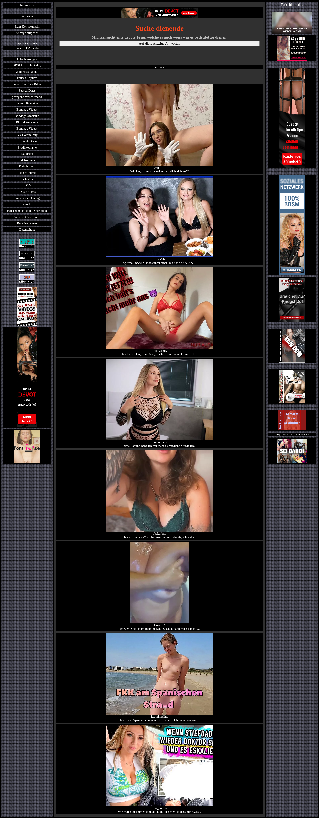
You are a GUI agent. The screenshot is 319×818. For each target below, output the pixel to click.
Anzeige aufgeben (27, 33)
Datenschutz (27, 229)
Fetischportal (27, 166)
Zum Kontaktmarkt (27, 26)
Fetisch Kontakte (27, 103)
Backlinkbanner (27, 223)
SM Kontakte (27, 160)
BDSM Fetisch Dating (27, 65)
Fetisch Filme (27, 172)
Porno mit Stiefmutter (27, 217)
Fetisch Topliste (27, 78)
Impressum (27, 5)
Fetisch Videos (27, 179)
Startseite (27, 16)
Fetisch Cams (27, 191)
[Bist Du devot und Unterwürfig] (27, 377)
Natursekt (27, 153)
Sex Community (27, 135)
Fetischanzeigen (27, 59)
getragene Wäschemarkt (27, 97)
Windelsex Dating (27, 71)
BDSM (27, 185)
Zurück (159, 67)
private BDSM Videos (27, 48)
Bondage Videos (27, 109)
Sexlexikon (27, 204)
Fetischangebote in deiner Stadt (27, 210)
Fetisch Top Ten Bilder (27, 84)
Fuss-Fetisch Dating (27, 198)
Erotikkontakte (27, 147)
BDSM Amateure (27, 122)
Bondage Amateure (27, 116)
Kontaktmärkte (27, 141)
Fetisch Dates (27, 90)
